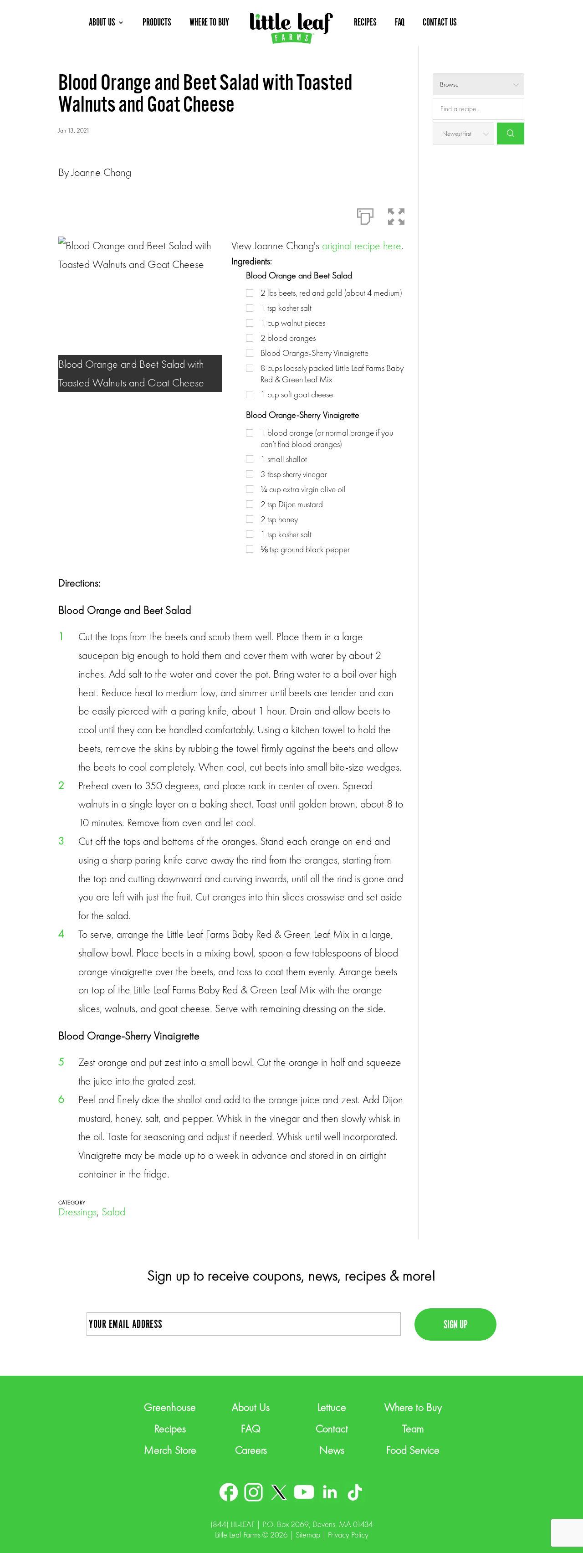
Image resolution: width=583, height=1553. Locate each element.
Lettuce (331, 1407)
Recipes (170, 1428)
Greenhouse (170, 1407)
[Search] (510, 133)
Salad (113, 1211)
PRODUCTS (157, 22)
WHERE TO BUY (209, 22)
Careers (251, 1450)
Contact (332, 1428)
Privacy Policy (348, 1534)
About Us (251, 1407)
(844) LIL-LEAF (232, 1524)
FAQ (400, 22)
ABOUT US (102, 22)
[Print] (365, 214)
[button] (396, 214)
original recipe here (361, 245)
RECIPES (365, 22)
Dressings (77, 1211)
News (331, 1450)
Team (413, 1428)
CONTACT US (439, 22)
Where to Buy (413, 1407)
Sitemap (308, 1534)
